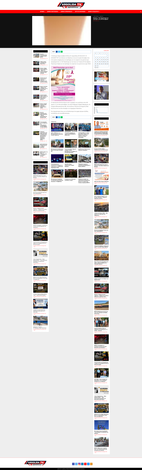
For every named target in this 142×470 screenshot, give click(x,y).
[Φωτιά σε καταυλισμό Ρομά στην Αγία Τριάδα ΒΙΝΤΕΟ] (36, 56)
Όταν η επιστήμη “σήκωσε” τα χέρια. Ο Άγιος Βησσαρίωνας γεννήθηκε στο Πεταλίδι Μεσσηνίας (71, 151)
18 (99, 61)
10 (97, 59)
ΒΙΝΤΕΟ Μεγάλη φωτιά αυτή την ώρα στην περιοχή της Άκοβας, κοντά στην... (101, 312)
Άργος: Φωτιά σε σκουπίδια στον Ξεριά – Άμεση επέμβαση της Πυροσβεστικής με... (101, 263)
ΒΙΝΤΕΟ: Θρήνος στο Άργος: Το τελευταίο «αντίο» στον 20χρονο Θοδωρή (44, 154)
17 (97, 61)
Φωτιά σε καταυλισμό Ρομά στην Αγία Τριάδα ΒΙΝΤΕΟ (40, 193)
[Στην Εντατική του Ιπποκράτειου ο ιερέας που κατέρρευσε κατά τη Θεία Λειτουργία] (36, 79)
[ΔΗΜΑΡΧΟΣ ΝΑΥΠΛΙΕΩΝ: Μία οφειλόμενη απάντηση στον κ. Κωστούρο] (40, 303)
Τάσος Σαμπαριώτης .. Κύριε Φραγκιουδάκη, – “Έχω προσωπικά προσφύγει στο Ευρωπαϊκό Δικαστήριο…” (40, 261)
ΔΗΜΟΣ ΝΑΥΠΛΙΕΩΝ (107, 0)
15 (107, 59)
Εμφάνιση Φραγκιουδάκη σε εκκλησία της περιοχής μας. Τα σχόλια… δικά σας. (100, 329)
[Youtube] (85, 464)
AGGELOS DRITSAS (37, 228)
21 (105, 61)
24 (97, 63)
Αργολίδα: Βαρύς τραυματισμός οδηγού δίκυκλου (69, 165)
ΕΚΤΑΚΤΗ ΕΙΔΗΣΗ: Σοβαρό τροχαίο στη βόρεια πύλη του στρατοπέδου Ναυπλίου (44, 97)
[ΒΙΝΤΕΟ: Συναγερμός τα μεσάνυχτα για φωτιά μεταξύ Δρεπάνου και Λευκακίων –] (40, 219)
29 (107, 63)
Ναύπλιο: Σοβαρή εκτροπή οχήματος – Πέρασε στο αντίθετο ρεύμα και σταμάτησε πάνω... (40, 209)
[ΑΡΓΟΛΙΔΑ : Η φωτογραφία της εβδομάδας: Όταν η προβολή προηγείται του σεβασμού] (101, 373)
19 (101, 61)
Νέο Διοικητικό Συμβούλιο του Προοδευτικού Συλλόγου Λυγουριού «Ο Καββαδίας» (57, 180)
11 (99, 59)
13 (103, 59)
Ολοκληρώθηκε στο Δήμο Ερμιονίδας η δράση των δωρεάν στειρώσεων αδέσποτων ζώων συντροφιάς (83, 135)
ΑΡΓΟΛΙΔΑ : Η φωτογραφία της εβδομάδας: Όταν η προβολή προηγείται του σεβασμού (100, 380)
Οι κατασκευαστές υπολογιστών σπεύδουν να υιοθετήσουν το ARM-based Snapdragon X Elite (57, 166)
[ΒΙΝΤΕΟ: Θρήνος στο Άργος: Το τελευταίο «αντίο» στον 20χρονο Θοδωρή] (36, 153)
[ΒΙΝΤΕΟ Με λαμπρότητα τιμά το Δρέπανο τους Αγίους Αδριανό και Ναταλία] (40, 169)
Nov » (98, 67)
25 (99, 63)
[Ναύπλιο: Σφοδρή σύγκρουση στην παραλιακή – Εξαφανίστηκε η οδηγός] (36, 105)
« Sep (95, 67)
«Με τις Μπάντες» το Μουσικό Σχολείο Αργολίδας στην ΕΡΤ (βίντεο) (57, 134)
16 (95, 61)
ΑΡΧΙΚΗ (102, 0)
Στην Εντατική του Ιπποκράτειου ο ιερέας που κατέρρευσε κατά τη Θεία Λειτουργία (43, 79)
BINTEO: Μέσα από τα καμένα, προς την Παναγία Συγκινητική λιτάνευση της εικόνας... (100, 449)
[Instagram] (79, 464)
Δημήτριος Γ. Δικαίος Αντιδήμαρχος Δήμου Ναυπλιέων (39, 327)
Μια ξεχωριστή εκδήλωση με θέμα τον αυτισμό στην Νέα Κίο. (57, 150)
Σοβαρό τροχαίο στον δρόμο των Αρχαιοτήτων (43, 62)
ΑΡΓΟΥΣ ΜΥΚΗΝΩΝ (122, 0)
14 (105, 59)
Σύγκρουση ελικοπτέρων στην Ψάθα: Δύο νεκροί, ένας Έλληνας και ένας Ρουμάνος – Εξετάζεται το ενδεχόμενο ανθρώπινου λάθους (43, 135)
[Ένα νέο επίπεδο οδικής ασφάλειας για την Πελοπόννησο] (101, 142)
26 (101, 63)
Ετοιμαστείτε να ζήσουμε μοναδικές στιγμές (70, 180)
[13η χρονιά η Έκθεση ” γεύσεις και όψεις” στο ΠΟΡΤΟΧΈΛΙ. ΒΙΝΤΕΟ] (101, 240)
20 (103, 61)
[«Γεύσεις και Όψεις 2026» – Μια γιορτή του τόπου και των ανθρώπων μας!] (101, 207)
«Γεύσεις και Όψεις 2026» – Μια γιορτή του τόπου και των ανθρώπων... (101, 214)
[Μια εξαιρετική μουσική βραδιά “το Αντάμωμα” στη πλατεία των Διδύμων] (101, 425)
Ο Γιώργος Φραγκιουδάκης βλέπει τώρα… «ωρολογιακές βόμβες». (40, 295)
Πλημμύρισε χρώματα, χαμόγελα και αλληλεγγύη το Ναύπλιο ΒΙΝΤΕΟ (84, 165)
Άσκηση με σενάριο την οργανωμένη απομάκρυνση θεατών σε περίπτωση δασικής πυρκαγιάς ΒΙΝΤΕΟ (84, 181)
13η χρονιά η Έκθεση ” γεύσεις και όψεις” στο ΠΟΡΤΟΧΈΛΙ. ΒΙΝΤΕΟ (101, 246)
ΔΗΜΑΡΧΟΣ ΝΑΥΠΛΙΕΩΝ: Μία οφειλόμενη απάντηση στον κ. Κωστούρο (39, 311)
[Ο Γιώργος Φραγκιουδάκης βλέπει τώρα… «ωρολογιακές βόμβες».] (40, 288)
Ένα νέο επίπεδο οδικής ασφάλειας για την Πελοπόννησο (101, 149)
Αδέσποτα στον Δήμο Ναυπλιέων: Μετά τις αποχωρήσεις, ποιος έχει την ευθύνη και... (40, 278)
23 (95, 63)
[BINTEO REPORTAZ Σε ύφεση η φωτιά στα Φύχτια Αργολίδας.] (36, 146)
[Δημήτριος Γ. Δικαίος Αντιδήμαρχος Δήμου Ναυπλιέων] (40, 320)
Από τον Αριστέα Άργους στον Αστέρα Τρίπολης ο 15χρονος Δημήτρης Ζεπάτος (100, 197)
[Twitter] (76, 464)
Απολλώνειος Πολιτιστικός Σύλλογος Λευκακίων (84, 150)
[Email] (88, 464)
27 (103, 63)
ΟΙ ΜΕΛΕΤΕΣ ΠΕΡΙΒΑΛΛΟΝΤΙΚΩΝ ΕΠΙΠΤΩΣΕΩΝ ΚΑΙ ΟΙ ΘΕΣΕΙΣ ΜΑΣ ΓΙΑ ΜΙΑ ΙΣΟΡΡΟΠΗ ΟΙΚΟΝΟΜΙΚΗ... (101, 133)
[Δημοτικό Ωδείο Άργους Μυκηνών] (101, 175)
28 (105, 63)
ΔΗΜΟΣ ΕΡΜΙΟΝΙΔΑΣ (114, 0)
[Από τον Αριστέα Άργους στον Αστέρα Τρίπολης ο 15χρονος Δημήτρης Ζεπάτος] (101, 190)
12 (101, 59)
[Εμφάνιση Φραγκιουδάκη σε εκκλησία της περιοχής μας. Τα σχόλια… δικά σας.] (101, 322)
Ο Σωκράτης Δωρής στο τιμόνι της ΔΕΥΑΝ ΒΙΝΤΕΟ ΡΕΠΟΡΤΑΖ (70, 134)
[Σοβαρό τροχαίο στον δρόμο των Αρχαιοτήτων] (36, 63)
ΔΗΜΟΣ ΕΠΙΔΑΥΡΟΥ (129, 0)
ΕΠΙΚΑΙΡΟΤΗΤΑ (101, 16)
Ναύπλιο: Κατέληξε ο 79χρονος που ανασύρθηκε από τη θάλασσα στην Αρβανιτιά (43, 88)
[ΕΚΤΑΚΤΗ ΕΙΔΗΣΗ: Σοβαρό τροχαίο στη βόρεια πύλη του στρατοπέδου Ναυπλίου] (36, 97)
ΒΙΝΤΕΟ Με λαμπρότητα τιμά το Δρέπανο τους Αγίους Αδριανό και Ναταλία (40, 176)
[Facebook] (73, 464)
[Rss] (91, 464)
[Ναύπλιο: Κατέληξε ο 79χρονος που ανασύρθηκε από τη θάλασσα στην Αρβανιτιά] (36, 88)
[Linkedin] (82, 464)
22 (107, 61)
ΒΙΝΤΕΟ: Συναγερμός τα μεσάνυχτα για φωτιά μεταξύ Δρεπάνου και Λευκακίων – (40, 226)
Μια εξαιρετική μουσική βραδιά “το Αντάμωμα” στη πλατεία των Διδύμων (101, 432)
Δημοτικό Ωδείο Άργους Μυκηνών (101, 181)
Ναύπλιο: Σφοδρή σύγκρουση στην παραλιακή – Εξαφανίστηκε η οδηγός (43, 105)
